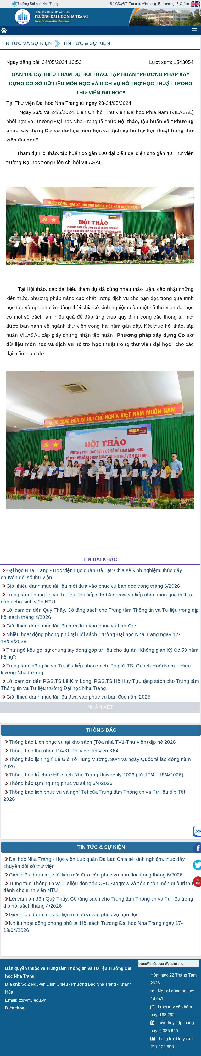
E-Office (182, 4)
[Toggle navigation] (194, 30)
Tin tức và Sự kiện (26, 43)
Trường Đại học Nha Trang (37, 4)
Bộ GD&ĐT (118, 4)
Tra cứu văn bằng (142, 4)
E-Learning (166, 4)
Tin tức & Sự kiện (86, 43)
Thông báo (101, 730)
